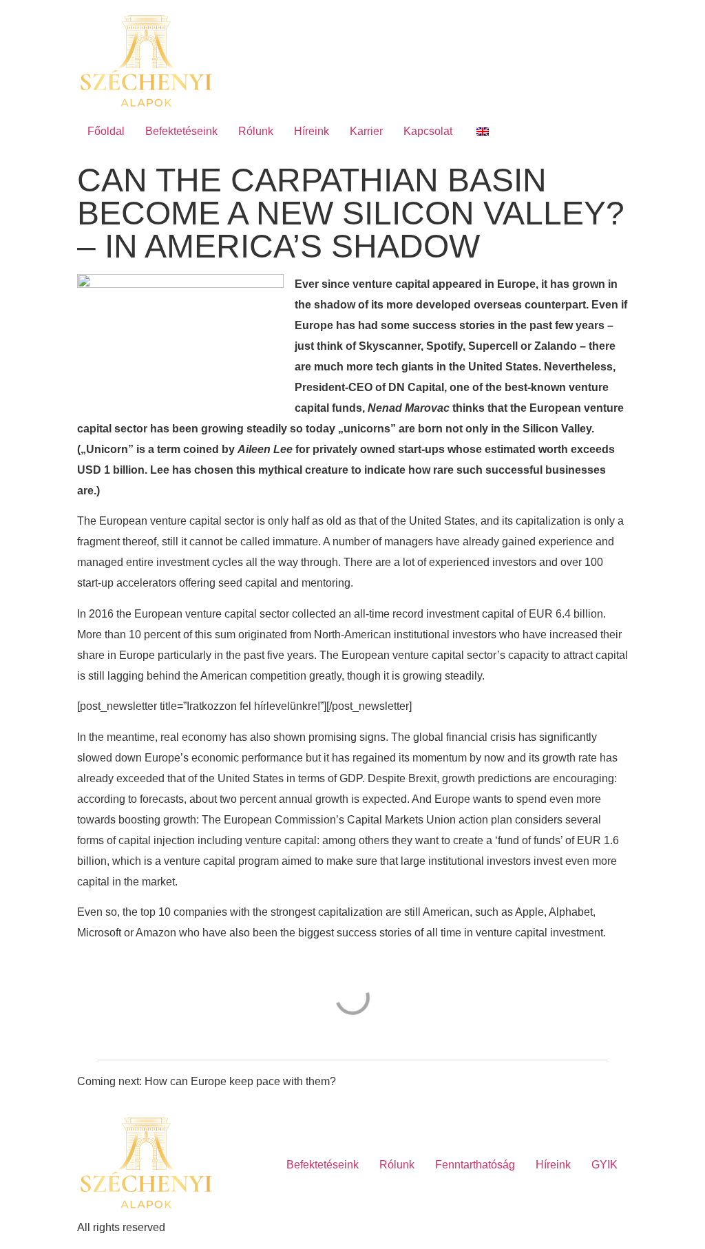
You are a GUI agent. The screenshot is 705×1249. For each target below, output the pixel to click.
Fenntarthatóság (475, 1165)
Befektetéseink (181, 131)
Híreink (311, 131)
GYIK (604, 1165)
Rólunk (255, 131)
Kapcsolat (427, 131)
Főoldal (106, 131)
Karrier (366, 131)
